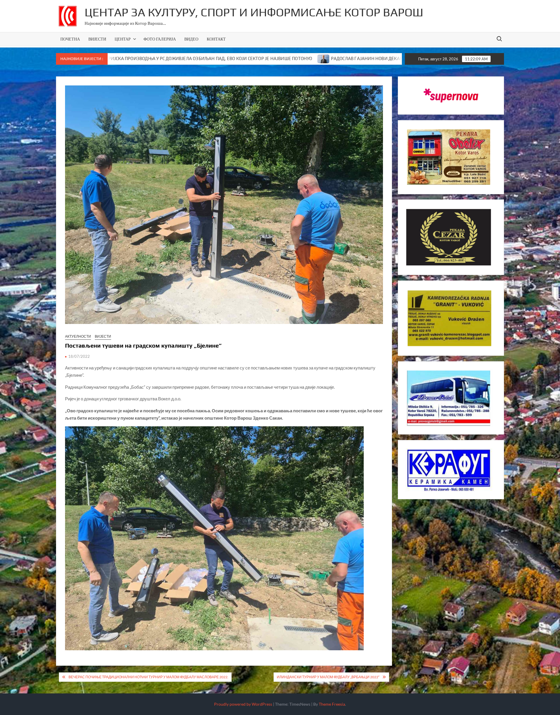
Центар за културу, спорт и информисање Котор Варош (254, 12)
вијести (103, 336)
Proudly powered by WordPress (243, 704)
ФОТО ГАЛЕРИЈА (160, 38)
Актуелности (78, 336)
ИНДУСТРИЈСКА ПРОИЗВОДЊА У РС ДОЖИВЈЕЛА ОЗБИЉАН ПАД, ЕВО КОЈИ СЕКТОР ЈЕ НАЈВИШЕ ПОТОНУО (140, 58)
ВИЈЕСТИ (97, 38)
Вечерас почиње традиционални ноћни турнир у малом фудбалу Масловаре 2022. (148, 677)
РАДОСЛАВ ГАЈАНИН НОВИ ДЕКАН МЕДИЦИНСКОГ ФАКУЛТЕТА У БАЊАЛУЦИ (350, 58)
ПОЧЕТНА (70, 38)
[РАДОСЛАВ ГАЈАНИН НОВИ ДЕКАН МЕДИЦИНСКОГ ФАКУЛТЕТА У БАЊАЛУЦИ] (262, 58)
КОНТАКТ (216, 38)
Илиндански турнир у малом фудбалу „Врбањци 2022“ (328, 677)
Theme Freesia (332, 704)
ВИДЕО (191, 38)
